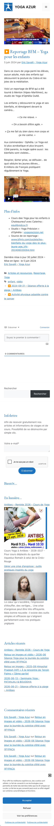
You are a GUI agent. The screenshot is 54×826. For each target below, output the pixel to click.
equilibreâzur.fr (19, 225)
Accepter (27, 800)
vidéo (19, 281)
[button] (49, 775)
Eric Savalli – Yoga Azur (17, 264)
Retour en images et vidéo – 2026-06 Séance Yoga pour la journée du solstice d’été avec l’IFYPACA (26, 658)
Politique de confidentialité (15, 822)
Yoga (7, 277)
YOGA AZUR (25, 7)
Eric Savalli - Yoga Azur (17, 717)
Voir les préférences (27, 815)
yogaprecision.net (33, 232)
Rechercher (10, 388)
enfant (11, 281)
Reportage (39, 273)
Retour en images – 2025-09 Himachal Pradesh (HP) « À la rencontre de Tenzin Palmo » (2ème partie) (26, 670)
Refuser (27, 808)
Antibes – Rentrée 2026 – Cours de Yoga (27, 504)
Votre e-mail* (11, 443)
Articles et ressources (20, 273)
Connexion (44, 327)
